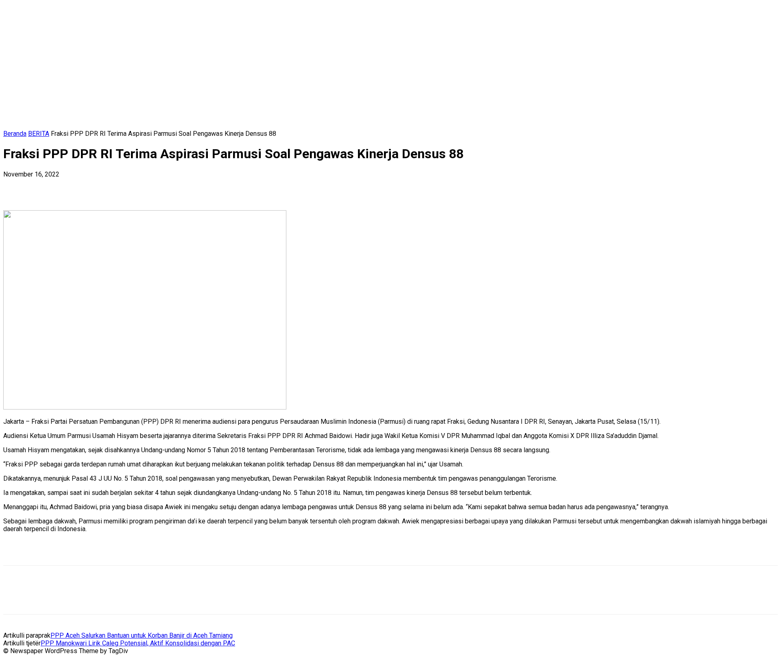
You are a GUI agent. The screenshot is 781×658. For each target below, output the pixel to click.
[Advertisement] (98, 551)
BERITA (38, 133)
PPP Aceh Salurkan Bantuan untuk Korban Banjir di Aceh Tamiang (141, 635)
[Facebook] (16, 187)
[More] (134, 186)
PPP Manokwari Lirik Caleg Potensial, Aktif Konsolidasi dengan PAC (138, 643)
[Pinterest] (75, 187)
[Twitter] (46, 187)
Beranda (14, 133)
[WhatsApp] (104, 187)
